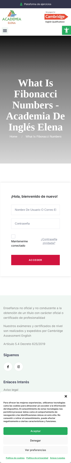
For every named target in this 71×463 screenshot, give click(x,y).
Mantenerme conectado (19, 243)
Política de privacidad (37, 458)
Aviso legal (10, 389)
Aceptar (36, 431)
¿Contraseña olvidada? (49, 241)
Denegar (35, 440)
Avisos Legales (57, 458)
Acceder (35, 260)
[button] (66, 30)
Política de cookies (15, 458)
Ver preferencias (35, 450)
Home (14, 136)
